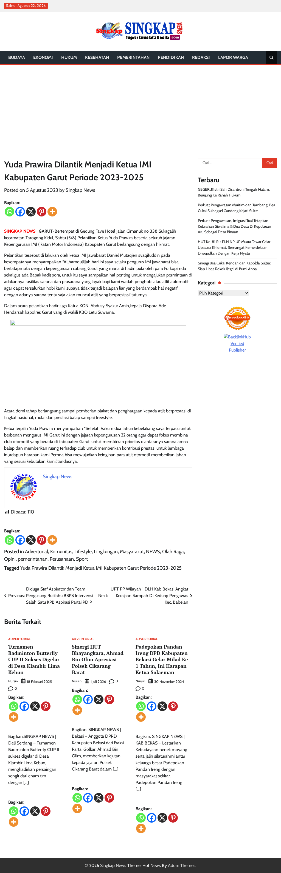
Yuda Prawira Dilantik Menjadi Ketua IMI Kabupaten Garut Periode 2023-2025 (101, 568)
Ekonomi (43, 57)
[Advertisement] (140, 106)
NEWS (153, 552)
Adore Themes (181, 865)
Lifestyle (83, 552)
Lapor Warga (233, 57)
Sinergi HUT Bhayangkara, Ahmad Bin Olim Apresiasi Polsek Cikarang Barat (97, 659)
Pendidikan (171, 57)
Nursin (13, 681)
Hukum (69, 57)
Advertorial (36, 552)
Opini (10, 559)
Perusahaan (62, 559)
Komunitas (61, 552)
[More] (52, 211)
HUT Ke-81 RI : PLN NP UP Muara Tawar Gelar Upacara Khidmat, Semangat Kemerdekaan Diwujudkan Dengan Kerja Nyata (234, 247)
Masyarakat (132, 552)
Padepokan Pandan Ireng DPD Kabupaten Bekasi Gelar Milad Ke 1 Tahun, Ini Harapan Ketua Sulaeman (162, 659)
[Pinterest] (41, 211)
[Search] (271, 57)
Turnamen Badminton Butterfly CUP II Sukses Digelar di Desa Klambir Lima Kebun (34, 659)
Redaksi (201, 57)
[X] (31, 211)
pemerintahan (133, 57)
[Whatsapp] (9, 211)
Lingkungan (106, 552)
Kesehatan (97, 57)
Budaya (16, 57)
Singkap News (80, 190)
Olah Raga (173, 552)
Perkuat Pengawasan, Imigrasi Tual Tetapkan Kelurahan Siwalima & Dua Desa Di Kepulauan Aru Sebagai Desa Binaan (234, 226)
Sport (82, 559)
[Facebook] (20, 211)
